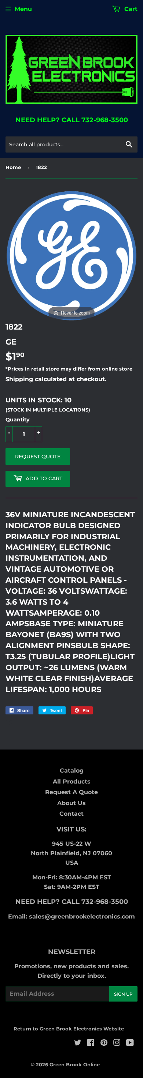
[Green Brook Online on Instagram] (117, 1043)
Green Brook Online (75, 1064)
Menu (23, 8)
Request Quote (37, 456)
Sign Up (123, 994)
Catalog (72, 770)
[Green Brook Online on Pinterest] (104, 1043)
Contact (71, 813)
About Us (71, 803)
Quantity (17, 419)
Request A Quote (71, 792)
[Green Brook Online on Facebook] (91, 1043)
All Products (72, 781)
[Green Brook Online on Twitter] (77, 1043)
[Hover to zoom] (72, 255)
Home (13, 167)
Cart (130, 8)
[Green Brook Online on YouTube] (130, 1043)
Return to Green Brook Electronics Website (69, 1029)
